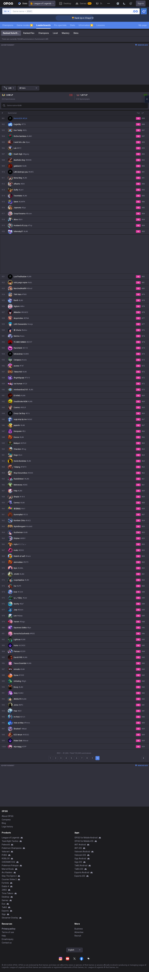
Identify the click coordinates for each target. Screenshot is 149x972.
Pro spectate (60, 25)
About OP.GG (7, 816)
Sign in (141, 3)
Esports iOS (79, 876)
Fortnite (5, 883)
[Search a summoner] (135, 11)
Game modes (24, 25)
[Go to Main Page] (8, 3)
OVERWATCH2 (8, 862)
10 (97, 758)
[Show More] (118, 3)
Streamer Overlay (10, 918)
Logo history (7, 826)
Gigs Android (80, 858)
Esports (5, 911)
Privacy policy (8, 929)
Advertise (78, 932)
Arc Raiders (7, 872)
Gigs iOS (78, 862)
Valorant (6, 851)
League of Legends (42, 3)
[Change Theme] (124, 3)
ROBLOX (6, 858)
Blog (4, 823)
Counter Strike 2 (9, 879)
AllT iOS (78, 848)
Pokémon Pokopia (10, 865)
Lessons (100, 25)
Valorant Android (82, 851)
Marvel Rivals (8, 869)
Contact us (7, 943)
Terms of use (8, 932)
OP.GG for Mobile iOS (83, 841)
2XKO (4, 890)
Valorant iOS (80, 855)
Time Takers (7, 893)
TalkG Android (80, 865)
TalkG (4, 907)
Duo (3, 904)
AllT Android (80, 844)
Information (85, 25)
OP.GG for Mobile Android (85, 837)
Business (78, 929)
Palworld (6, 844)
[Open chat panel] (147, 99)
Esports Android (81, 872)
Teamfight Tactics (10, 841)
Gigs (4, 914)
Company (6, 819)
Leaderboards (43, 25)
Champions (7, 25)
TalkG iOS (78, 869)
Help (4, 936)
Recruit (77, 936)
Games (5, 900)
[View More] (108, 3)
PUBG (4, 855)
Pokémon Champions (12, 848)
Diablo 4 (5, 886)
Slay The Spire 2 (9, 876)
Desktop (5, 897)
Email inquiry (7, 939)
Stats (72, 25)
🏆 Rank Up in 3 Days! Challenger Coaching (80, 18)
